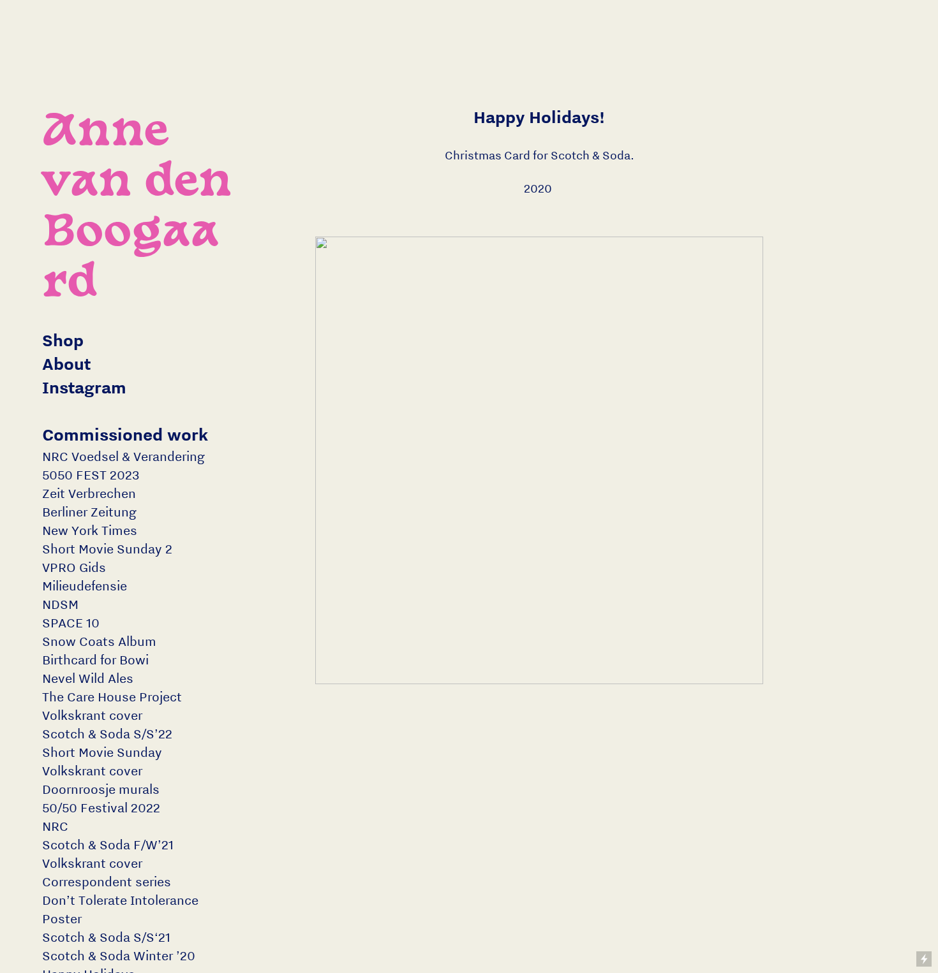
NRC (55, 826)
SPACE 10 (71, 623)
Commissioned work (125, 434)
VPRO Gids (74, 567)
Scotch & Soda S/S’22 (107, 734)
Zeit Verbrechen (89, 493)
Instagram (84, 387)
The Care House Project (112, 697)
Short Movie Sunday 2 (107, 549)
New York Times (89, 530)
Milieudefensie (84, 586)
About (66, 363)
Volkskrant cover (92, 715)
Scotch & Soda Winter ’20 (118, 955)
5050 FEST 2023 (91, 475)
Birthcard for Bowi (95, 660)
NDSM (60, 604)
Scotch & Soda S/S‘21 (106, 937)
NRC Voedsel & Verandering (123, 456)
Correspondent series (106, 881)
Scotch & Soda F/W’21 (108, 844)
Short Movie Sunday (102, 752)
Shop (63, 340)
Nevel (58, 678)
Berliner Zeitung (89, 512)
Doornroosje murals (101, 789)
